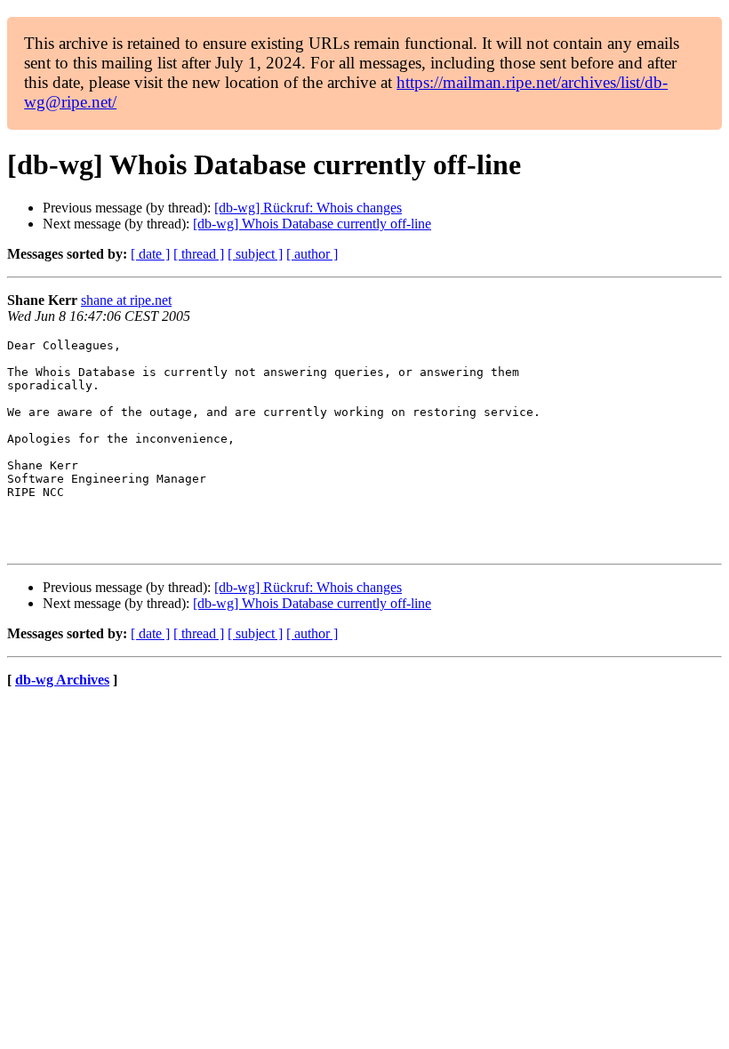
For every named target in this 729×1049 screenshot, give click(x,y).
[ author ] (312, 253)
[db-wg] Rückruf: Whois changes (308, 207)
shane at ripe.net (126, 300)
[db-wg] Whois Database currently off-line (312, 223)
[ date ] (150, 253)
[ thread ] (198, 253)
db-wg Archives (62, 679)
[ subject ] (255, 253)
